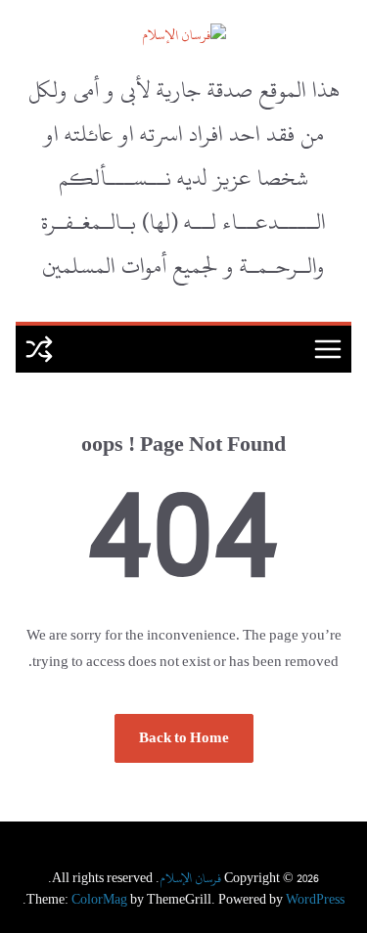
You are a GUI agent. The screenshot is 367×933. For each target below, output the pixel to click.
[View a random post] (39, 349)
